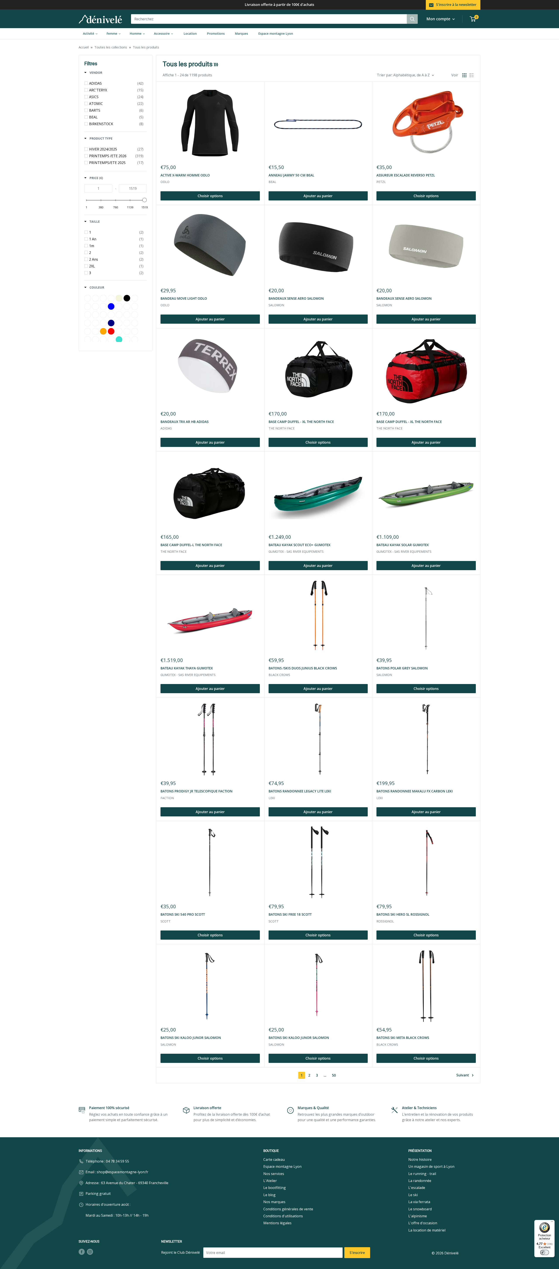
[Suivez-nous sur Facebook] (82, 1251)
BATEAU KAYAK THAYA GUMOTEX (186, 668)
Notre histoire (420, 1159)
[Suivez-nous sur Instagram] (90, 1251)
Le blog (269, 1194)
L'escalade (416, 1187)
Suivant (462, 1075)
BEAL (272, 182)
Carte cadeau (274, 1159)
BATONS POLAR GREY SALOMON (402, 668)
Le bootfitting (274, 1187)
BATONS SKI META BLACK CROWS (402, 1037)
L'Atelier (270, 1180)
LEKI (272, 798)
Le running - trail (422, 1173)
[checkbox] (116, 83)
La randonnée (419, 1180)
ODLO (164, 182)
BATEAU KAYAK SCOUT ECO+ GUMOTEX (299, 545)
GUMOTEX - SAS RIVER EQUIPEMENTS (296, 551)
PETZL (381, 182)
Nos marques (274, 1201)
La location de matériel (426, 1230)
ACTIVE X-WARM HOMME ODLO (185, 175)
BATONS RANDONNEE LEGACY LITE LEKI (300, 791)
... (325, 1075)
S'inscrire (357, 1252)
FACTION (167, 798)
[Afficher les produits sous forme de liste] (472, 75)
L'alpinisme (417, 1216)
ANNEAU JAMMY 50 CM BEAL (291, 175)
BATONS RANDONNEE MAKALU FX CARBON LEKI (414, 791)
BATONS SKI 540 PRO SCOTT (182, 914)
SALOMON (276, 305)
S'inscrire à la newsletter (456, 4)
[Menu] (552, 1222)
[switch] (544, 1252)
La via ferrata (419, 1201)
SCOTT (165, 921)
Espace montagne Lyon (282, 1166)
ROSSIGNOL (385, 921)
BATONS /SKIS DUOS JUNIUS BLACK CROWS (303, 668)
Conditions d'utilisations (283, 1216)
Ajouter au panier (318, 195)
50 (334, 1075)
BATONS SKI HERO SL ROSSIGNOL (402, 914)
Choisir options (210, 195)
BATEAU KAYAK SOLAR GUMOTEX (402, 545)
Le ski (413, 1194)
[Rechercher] (412, 19)
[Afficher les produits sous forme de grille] (464, 75)
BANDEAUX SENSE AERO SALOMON (296, 298)
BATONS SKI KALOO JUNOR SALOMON (190, 1037)
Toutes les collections (110, 47)
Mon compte (438, 18)
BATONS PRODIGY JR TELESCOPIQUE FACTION (196, 791)
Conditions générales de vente (288, 1209)
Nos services (273, 1173)
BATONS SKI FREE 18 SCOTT (290, 914)
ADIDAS (166, 428)
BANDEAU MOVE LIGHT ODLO (183, 298)
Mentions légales (277, 1223)
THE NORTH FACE (282, 428)
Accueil (84, 47)
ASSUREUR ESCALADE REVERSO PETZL (405, 175)
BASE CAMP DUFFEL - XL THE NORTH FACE (301, 421)
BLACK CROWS (279, 675)
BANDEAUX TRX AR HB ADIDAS (184, 421)
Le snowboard (420, 1209)
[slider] (144, 200)
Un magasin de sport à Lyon (431, 1166)
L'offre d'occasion (422, 1223)
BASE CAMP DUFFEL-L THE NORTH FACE (191, 545)
